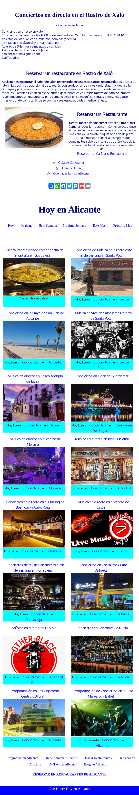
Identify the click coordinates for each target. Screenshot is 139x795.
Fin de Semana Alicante (60, 758)
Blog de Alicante (95, 764)
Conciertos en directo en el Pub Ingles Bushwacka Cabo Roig (35, 504)
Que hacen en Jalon (69, 25)
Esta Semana (48, 225)
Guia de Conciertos (71, 162)
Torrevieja (34, 619)
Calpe (123, 551)
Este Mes (99, 225)
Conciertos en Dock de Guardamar (102, 376)
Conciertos (101, 299)
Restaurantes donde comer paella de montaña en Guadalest (35, 253)
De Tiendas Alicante (62, 764)
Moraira (55, 488)
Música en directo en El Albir (34, 628)
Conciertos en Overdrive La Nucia (102, 628)
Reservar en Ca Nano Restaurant (102, 153)
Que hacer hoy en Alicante (71, 173)
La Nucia (123, 677)
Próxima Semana (74, 225)
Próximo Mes (122, 225)
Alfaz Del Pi (115, 491)
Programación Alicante (22, 758)
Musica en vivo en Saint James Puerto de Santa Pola (103, 316)
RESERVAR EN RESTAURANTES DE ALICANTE (69, 774)
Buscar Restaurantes (97, 758)
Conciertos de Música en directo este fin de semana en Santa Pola (103, 253)
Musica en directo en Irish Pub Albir (102, 439)
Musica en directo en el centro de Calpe (103, 504)
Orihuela (54, 551)
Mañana (26, 225)
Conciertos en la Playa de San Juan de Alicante (35, 316)
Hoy (10, 225)
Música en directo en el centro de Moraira (35, 441)
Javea (55, 425)
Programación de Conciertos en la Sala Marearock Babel (103, 693)
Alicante (55, 362)
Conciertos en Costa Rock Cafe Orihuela (103, 567)
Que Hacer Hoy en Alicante (70, 789)
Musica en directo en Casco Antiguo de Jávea (35, 378)
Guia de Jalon (71, 168)
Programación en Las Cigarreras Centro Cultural (35, 693)
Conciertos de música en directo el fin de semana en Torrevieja (35, 567)
